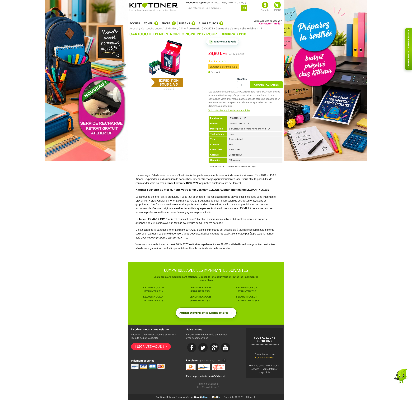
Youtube (225, 348)
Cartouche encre (151, 28)
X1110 (182, 28)
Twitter (203, 348)
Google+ (214, 348)
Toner (148, 23)
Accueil (134, 23)
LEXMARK (170, 28)
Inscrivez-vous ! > (151, 347)
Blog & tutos (208, 23)
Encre (166, 23)
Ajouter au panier (266, 84)
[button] (264, 356)
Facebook (192, 348)
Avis (224, 61)
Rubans (184, 23)
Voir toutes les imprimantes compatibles (229, 110)
